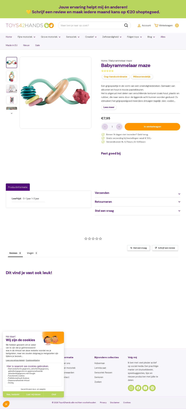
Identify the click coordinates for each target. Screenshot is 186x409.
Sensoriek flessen (103, 372)
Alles (163, 36)
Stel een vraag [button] (140, 248)
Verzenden (102, 193)
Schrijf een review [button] (166, 248)
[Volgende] (11, 112)
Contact (65, 377)
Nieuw (26, 45)
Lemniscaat (100, 367)
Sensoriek (71, 36)
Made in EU (11, 45)
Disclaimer (115, 402)
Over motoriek (68, 367)
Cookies (127, 402)
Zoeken (98, 381)
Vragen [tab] (30, 253)
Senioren (98, 377)
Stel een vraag (104, 211)
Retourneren (103, 202)
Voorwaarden (67, 372)
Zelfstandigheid (110, 36)
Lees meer (108, 107)
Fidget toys (133, 36)
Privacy (103, 402)
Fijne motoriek (25, 36)
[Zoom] (55, 93)
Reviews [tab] (13, 253)
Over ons (65, 363)
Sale (37, 45)
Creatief (89, 36)
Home (9, 36)
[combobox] (94, 25)
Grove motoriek (49, 36)
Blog (149, 36)
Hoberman (99, 363)
